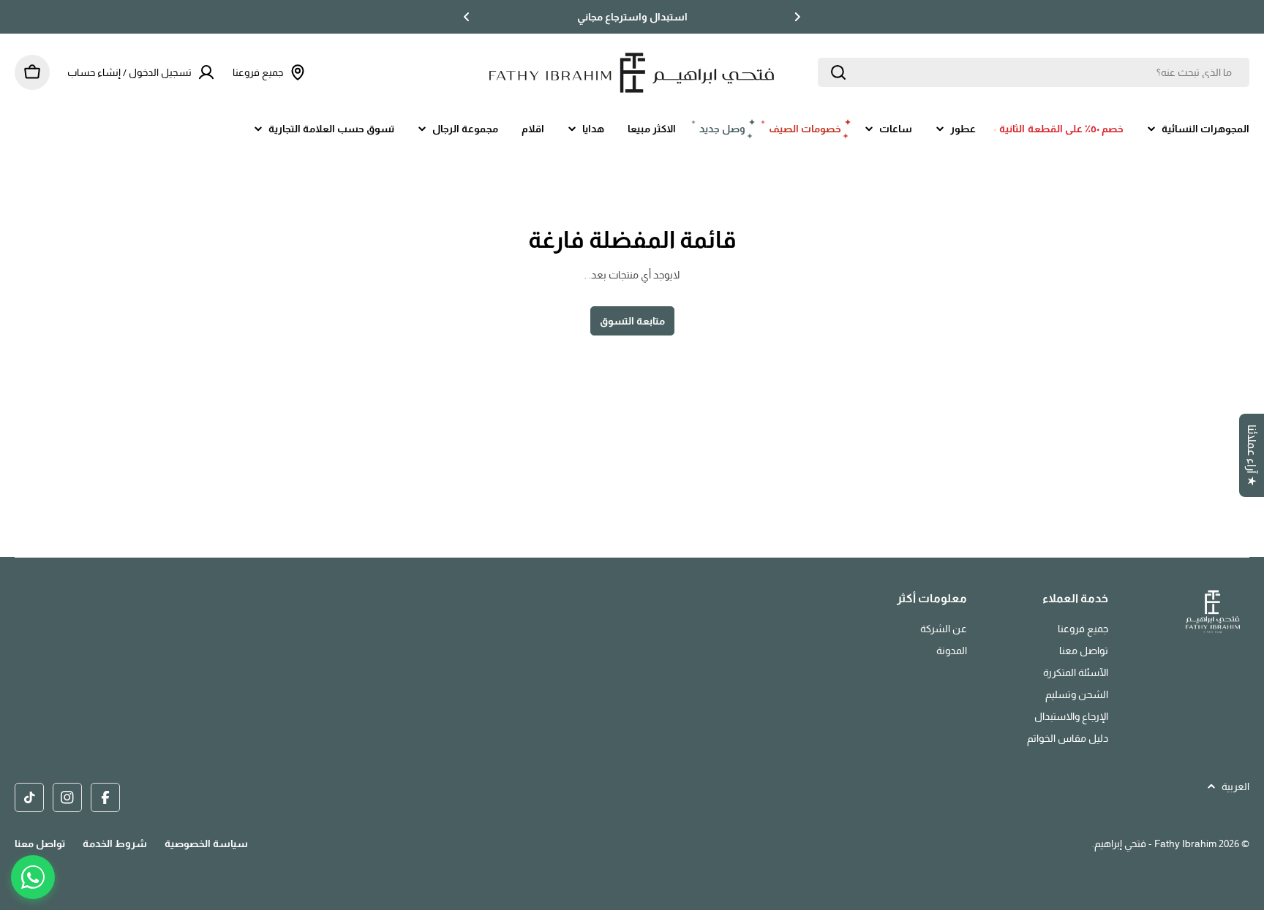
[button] (797, 16)
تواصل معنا (40, 843)
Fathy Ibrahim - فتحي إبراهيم (1155, 843)
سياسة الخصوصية (206, 843)
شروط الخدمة (115, 843)
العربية (1235, 786)
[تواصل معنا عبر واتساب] (33, 877)
